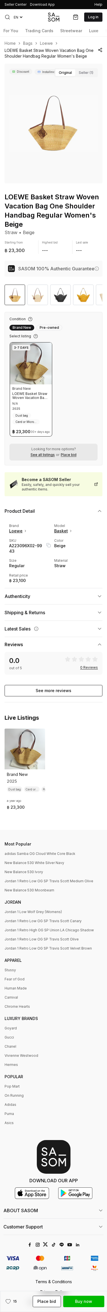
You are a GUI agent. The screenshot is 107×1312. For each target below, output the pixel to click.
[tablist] (76, 72)
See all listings (43, 455)
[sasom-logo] (54, 17)
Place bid (68, 455)
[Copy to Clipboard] (48, 545)
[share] (100, 50)
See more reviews (53, 690)
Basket (61, 530)
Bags (28, 43)
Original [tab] (65, 72)
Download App (42, 4)
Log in (93, 17)
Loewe (46, 43)
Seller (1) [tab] (86, 72)
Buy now (83, 1301)
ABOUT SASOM (20, 1210)
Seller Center (16, 4)
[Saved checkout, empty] (75, 17)
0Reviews (89, 668)
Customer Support (23, 1227)
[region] (53, 123)
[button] (7, 17)
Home (10, 43)
